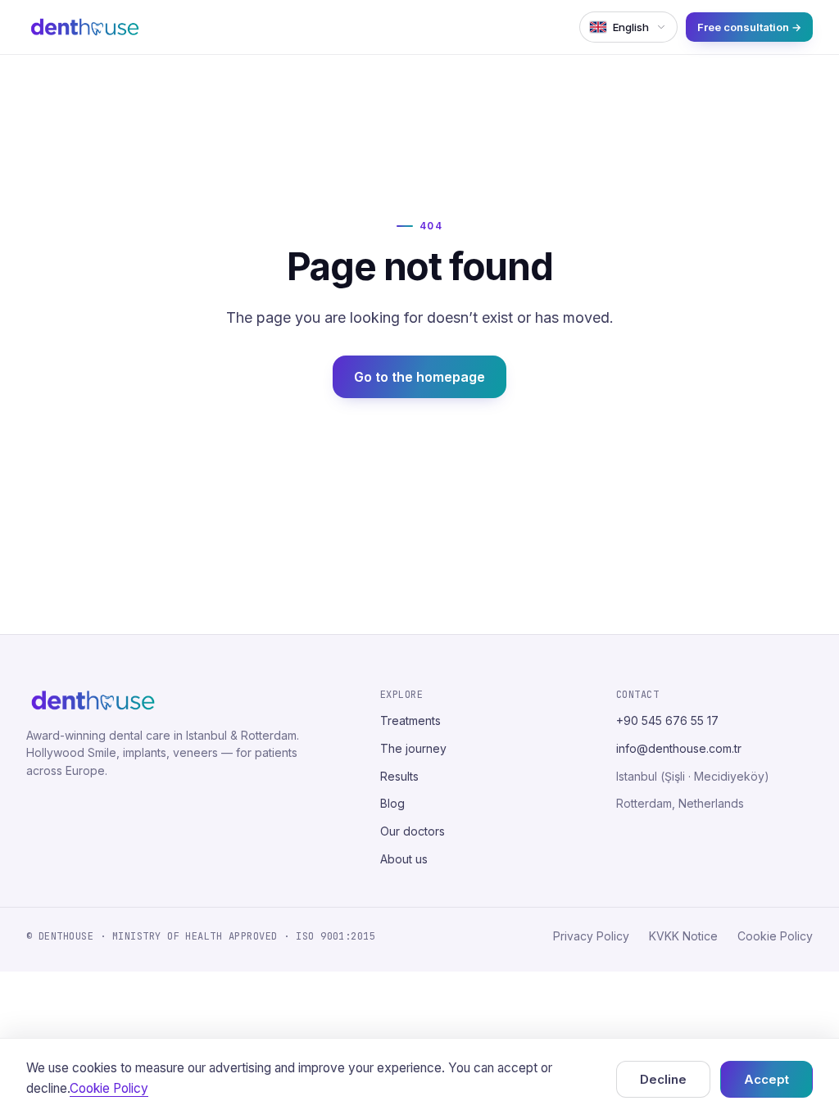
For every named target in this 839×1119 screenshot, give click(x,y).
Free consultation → (749, 27)
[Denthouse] (84, 27)
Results (399, 776)
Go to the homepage (419, 377)
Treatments (410, 720)
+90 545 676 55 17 (667, 720)
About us (404, 859)
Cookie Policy (775, 936)
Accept (766, 1079)
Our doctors (412, 831)
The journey (413, 748)
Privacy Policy (591, 936)
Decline (663, 1079)
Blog (392, 803)
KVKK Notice (683, 936)
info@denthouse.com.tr (678, 748)
